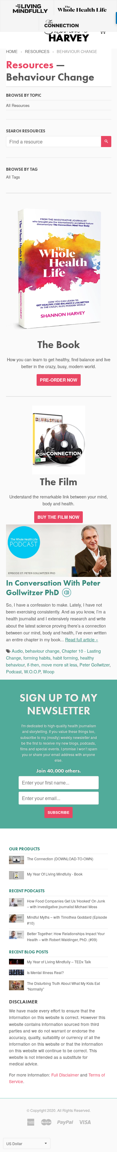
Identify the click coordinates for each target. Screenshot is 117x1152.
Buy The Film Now (59, 517)
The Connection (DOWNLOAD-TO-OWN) (60, 858)
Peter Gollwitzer (95, 664)
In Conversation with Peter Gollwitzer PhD (53, 588)
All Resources (17, 105)
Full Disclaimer (65, 1075)
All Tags (13, 177)
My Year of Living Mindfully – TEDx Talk (59, 961)
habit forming (65, 657)
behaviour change (42, 651)
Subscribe (58, 812)
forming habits (36, 657)
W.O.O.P (32, 671)
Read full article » (81, 639)
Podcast (14, 671)
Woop (48, 671)
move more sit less (59, 664)
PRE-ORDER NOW (58, 380)
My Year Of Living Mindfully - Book (54, 873)
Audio (17, 651)
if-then (33, 664)
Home (12, 51)
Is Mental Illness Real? (45, 972)
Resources (37, 51)
